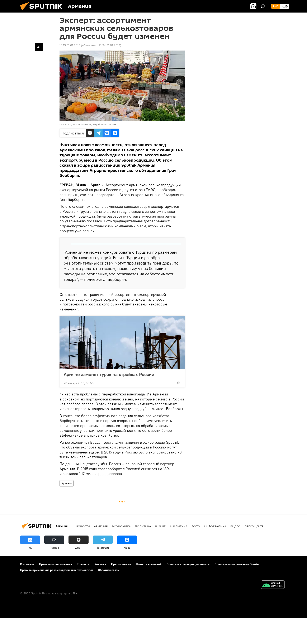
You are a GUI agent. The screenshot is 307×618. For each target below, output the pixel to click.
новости (83, 526)
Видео (235, 526)
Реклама (100, 564)
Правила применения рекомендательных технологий (56, 570)
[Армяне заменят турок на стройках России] (122, 342)
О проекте (27, 564)
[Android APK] (273, 585)
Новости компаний (148, 564)
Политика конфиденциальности (187, 564)
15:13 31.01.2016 (70, 45)
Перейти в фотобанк (104, 124)
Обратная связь (108, 570)
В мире (160, 526)
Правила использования (55, 564)
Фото (196, 526)
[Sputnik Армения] (43, 11)
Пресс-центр (254, 526)
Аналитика (178, 526)
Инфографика (215, 526)
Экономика (121, 526)
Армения (66, 483)
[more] (178, 383)
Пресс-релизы (121, 564)
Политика (143, 526)
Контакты (83, 564)
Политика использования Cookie (236, 564)
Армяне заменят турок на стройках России (109, 374)
